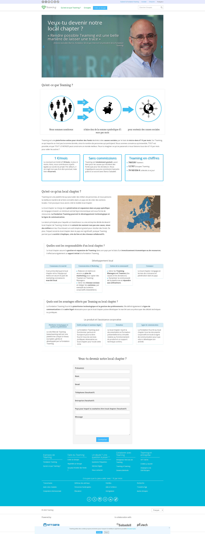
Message (79, 417)
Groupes (87, 8)
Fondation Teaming (50, 462)
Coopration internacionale (52, 491)
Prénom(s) (79, 368)
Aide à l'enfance (111, 487)
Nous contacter (97, 470)
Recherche (140, 483)
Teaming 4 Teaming (123, 466)
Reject (106, 532)
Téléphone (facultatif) (84, 392)
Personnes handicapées (83, 487)
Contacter (102, 439)
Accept (99, 532)
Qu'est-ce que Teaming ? (71, 8)
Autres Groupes (142, 491)
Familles (108, 483)
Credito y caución (147, 464)
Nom (77, 376)
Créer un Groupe (100, 8)
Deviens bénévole (122, 470)
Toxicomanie (47, 483)
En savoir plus (131, 529)
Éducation (78, 491)
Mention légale (97, 466)
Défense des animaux (82, 483)
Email (77, 384)
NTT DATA (144, 460)
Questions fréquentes (99, 462)
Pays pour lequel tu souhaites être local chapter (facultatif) (100, 409)
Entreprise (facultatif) (84, 400)
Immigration (110, 491)
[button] (51, 46)
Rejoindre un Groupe (75, 464)
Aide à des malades (50, 487)
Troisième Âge (142, 487)
